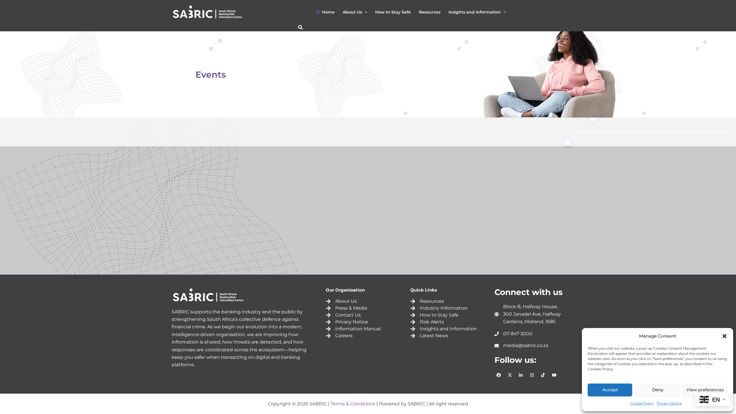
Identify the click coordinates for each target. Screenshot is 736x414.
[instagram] (533, 375)
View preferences (705, 389)
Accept (610, 389)
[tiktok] (544, 375)
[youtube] (555, 375)
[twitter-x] (510, 375)
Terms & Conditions (353, 404)
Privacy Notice (669, 403)
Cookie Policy (642, 403)
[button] (724, 336)
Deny (657, 389)
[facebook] (499, 375)
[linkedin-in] (522, 375)
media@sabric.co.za (525, 345)
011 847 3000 (517, 333)
